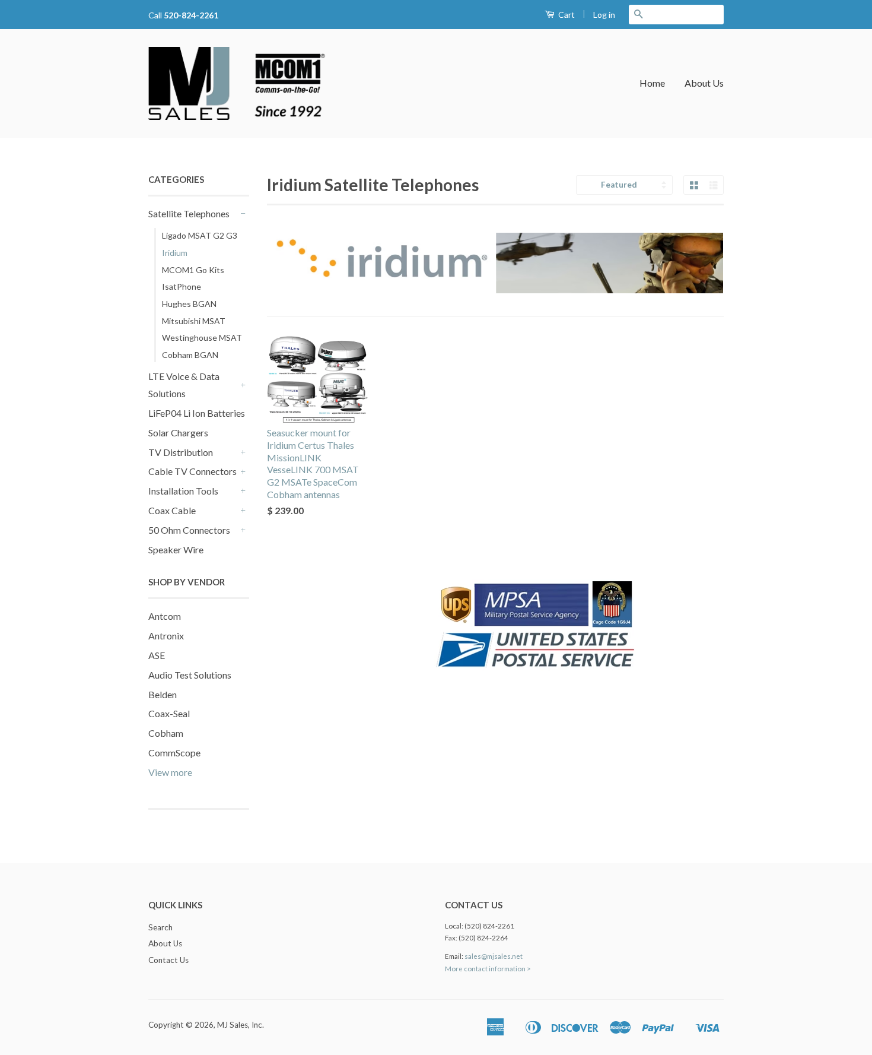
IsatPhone (181, 286)
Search (160, 927)
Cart (565, 14)
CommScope (174, 752)
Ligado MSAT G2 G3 (199, 235)
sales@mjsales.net (493, 956)
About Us (704, 82)
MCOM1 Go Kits (193, 270)
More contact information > (488, 968)
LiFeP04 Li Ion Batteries (196, 413)
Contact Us (168, 960)
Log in (604, 14)
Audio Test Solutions (189, 674)
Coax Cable (172, 510)
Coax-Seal (169, 713)
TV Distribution (180, 452)
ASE (156, 655)
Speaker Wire (175, 549)
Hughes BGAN (189, 304)
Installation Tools (183, 490)
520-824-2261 (191, 15)
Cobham (165, 733)
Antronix (166, 635)
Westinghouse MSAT (202, 337)
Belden (162, 694)
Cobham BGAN (190, 355)
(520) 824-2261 (489, 926)
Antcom (164, 616)
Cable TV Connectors (192, 471)
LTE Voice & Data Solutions (183, 384)
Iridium (174, 253)
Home (652, 82)
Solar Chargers (178, 432)
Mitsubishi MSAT (193, 321)
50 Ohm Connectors (189, 530)
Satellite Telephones (189, 213)
